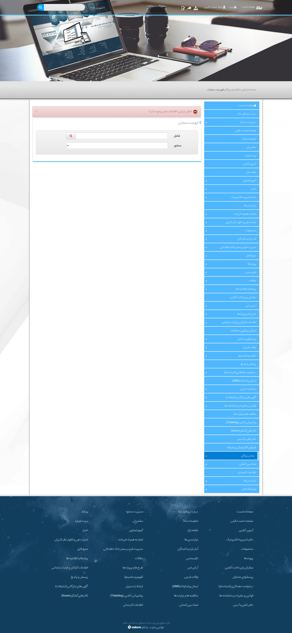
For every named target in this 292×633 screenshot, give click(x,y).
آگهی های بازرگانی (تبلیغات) (71, 586)
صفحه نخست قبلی (242, 521)
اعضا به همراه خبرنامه (130, 539)
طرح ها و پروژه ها (133, 567)
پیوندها (248, 558)
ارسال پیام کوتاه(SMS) (185, 586)
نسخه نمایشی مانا (246, 90)
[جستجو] (71, 135)
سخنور (177, 145)
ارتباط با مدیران (134, 586)
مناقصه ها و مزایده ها (186, 595)
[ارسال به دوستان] (189, 8)
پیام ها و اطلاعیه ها (77, 558)
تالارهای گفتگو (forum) (74, 595)
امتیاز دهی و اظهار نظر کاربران (71, 539)
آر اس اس (192, 567)
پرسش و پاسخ (79, 577)
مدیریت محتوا (134, 511)
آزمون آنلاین (246, 530)
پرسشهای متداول (243, 577)
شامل (177, 136)
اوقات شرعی (191, 577)
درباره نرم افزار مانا (188, 511)
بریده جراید (81, 521)
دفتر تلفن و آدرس (243, 605)
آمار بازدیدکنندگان (187, 549)
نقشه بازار (192, 530)
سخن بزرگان (230, 90)
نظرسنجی (192, 558)
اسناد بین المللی (188, 605)
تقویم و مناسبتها (133, 577)
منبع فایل (82, 549)
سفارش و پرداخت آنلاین (239, 567)
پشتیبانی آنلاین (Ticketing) (126, 595)
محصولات (247, 549)
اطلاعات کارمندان (133, 605)
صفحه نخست (245, 511)
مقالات (139, 558)
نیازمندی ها (191, 539)
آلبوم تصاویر (136, 530)
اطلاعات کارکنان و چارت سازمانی (69, 567)
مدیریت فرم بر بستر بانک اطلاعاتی (123, 549)
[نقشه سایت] (195, 8)
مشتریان (137, 521)
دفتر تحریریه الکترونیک (239, 539)
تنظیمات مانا (190, 521)
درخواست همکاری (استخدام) (236, 586)
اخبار (85, 530)
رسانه (85, 511)
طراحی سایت (157, 627)
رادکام (145, 627)
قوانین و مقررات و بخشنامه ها (236, 595)
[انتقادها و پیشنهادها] (183, 8)
